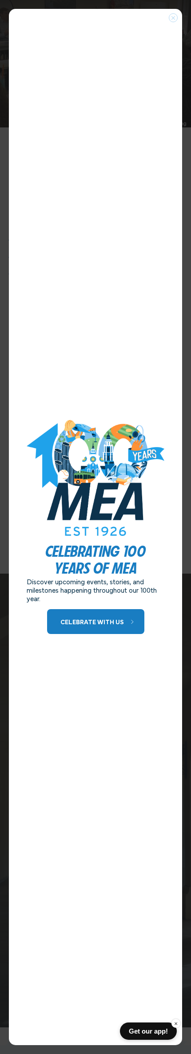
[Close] (173, 17)
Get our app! (148, 1031)
